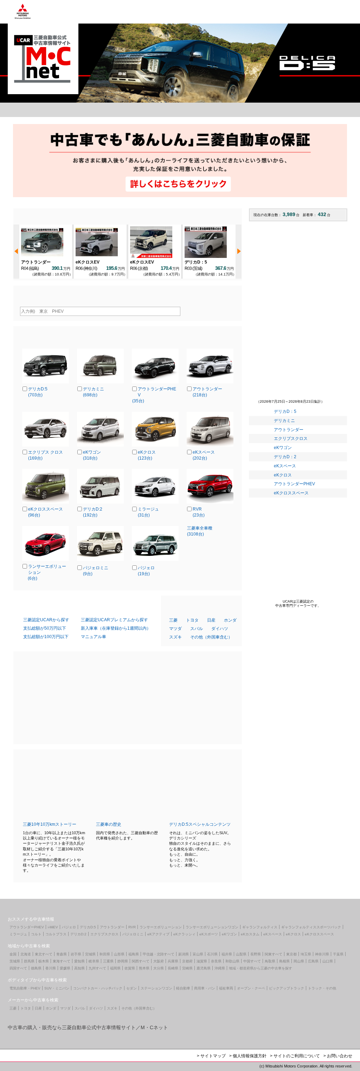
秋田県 (104, 954)
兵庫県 (173, 961)
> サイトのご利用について (295, 1055)
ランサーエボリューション (161, 927)
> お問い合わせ (337, 1055)
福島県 (133, 954)
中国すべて (252, 961)
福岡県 (115, 968)
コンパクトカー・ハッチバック (97, 988)
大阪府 (158, 961)
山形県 (119, 954)
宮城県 (90, 954)
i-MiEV (53, 927)
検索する (212, 311)
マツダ (175, 628)
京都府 (187, 961)
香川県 (50, 968)
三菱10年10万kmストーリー (49, 824)
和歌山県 (232, 961)
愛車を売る (181, 110)
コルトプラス (55, 934)
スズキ (175, 637)
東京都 (291, 954)
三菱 (173, 620)
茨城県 (14, 961)
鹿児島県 (204, 968)
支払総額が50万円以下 (44, 628)
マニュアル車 (93, 636)
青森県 (61, 954)
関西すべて (140, 961)
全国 (13, 954)
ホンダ (230, 620)
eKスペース (285, 465)
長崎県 (173, 968)
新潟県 (183, 954)
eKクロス (283, 475)
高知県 (79, 968)
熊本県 (144, 968)
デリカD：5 (196, 262)
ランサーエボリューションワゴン (212, 927)
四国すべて (18, 968)
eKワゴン (283, 447)
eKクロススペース (291, 493)
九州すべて (97, 968)
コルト (36, 934)
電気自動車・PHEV (24, 988)
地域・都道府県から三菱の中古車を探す (260, 968)
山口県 (327, 961)
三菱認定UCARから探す (46, 619)
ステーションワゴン (156, 988)
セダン (131, 988)
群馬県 (29, 961)
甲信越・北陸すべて (158, 954)
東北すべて (43, 954)
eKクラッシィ (184, 934)
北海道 (25, 954)
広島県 (313, 961)
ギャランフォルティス (259, 927)
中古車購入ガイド (318, 110)
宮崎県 (187, 968)
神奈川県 (322, 954)
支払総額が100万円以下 (46, 636)
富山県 (198, 954)
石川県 (212, 954)
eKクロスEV (87, 262)
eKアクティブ (158, 934)
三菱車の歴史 (108, 824)
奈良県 (216, 961)
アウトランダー (36, 262)
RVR (132, 927)
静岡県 (122, 961)
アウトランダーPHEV (294, 483)
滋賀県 (202, 961)
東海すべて (61, 961)
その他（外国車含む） (211, 637)
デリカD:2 (78, 934)
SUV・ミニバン (56, 988)
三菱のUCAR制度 (250, 110)
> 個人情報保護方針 (247, 1055)
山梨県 (241, 954)
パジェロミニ (132, 934)
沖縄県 (219, 968)
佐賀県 (129, 968)
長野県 (255, 954)
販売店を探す (112, 110)
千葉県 (338, 954)
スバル (196, 628)
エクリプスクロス (291, 438)
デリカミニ (284, 420)
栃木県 (43, 961)
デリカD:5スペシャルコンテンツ (200, 824)
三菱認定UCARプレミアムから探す (114, 619)
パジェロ (69, 927)
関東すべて (273, 954)
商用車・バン (204, 988)
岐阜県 (94, 961)
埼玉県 (306, 954)
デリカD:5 (88, 927)
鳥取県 (270, 961)
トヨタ (192, 620)
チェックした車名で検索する (210, 556)
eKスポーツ (208, 934)
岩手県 (76, 954)
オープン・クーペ (251, 988)
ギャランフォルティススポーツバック (311, 927)
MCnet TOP (42, 110)
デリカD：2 (285, 456)
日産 (211, 620)
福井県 (226, 954)
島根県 (284, 961)
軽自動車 (183, 988)
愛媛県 (65, 968)
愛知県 (79, 961)
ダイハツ (219, 628)
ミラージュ (18, 934)
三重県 (108, 961)
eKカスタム (250, 934)
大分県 (158, 968)
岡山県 (299, 961)
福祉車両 (226, 988)
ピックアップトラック (286, 988)
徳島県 (36, 968)
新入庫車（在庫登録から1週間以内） (116, 628)
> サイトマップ (211, 1055)
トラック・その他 (322, 988)
